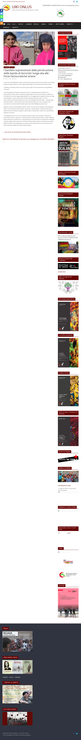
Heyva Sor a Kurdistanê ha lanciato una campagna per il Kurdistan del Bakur (28, 140)
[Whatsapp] (1, 16)
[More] (1, 23)
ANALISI (43, 24)
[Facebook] (1, 10)
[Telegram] (1, 19)
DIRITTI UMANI (60, 24)
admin (15, 78)
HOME (8, 24)
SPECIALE (35, 24)
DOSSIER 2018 (61, 272)
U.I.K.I (13, 24)
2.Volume (11, 677)
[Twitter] (1, 13)
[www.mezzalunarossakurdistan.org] (63, 552)
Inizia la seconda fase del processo (16, 1)
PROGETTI (69, 24)
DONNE (51, 24)
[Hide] (0, 26)
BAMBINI (6, 67)
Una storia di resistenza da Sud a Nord (16, 132)
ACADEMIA (29, 24)
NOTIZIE (20, 24)
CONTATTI (15, 27)
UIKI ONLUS (22, 6)
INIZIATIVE (6, 27)
